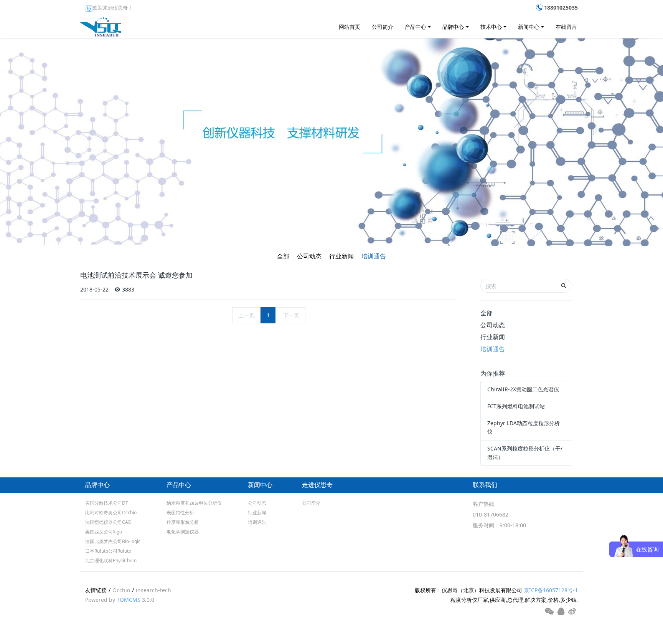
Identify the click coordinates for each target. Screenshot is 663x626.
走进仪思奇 (317, 485)
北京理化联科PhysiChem (111, 560)
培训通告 (373, 256)
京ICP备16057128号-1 (551, 590)
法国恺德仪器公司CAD (108, 522)
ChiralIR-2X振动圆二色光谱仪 (523, 389)
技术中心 (491, 26)
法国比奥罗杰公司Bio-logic (112, 541)
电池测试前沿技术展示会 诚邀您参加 (136, 275)
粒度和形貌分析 (183, 522)
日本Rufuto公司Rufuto (108, 551)
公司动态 (309, 256)
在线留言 (566, 26)
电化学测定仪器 (183, 531)
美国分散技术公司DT (106, 503)
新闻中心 (528, 26)
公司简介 (382, 26)
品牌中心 (453, 26)
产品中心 (415, 26)
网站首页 (349, 26)
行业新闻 (341, 256)
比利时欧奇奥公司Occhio (111, 512)
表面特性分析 (180, 512)
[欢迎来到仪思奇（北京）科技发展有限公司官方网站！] (100, 25)
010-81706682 (490, 514)
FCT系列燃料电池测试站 (516, 406)
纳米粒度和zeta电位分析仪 (194, 503)
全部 (283, 256)
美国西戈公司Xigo (103, 531)
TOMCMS (128, 599)
